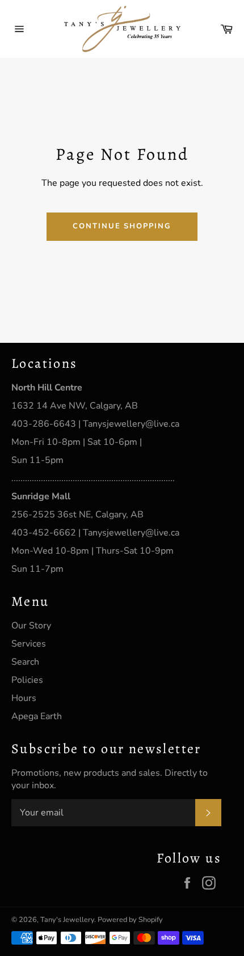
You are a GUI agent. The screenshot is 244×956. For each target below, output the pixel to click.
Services (28, 644)
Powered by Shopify (130, 920)
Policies (27, 680)
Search (25, 662)
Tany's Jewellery (67, 920)
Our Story (31, 625)
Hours (23, 698)
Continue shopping (122, 226)
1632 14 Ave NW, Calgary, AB (74, 406)
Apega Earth (36, 716)
